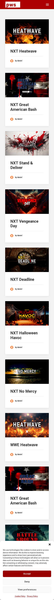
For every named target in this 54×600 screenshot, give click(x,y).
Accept (27, 573)
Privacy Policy (32, 596)
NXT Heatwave (23, 51)
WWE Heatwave (24, 445)
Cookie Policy (20, 596)
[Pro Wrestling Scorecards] (12, 4)
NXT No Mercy (23, 391)
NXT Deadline (22, 279)
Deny (27, 581)
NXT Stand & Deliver (21, 165)
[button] (49, 544)
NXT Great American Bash (23, 107)
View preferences (27, 589)
